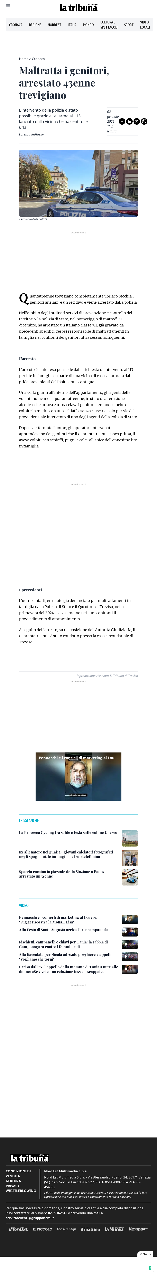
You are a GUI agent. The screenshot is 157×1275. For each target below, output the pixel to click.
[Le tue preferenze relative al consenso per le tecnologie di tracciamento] (150, 1268)
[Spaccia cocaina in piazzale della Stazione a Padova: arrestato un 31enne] (130, 877)
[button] (78, 776)
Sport (129, 25)
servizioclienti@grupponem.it (30, 1218)
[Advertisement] (78, 41)
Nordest (54, 25)
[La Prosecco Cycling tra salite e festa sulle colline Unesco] (130, 838)
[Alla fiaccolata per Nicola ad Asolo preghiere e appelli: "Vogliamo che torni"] (130, 956)
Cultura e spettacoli (109, 24)
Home (23, 59)
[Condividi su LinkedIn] (129, 121)
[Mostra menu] (8, 5)
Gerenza (13, 1181)
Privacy (12, 1186)
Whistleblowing (21, 1190)
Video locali (145, 24)
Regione (35, 25)
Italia (72, 25)
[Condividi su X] (136, 121)
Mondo (88, 25)
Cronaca (15, 25)
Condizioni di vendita (18, 1173)
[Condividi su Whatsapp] (144, 121)
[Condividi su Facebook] (122, 121)
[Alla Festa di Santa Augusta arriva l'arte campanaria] (130, 932)
